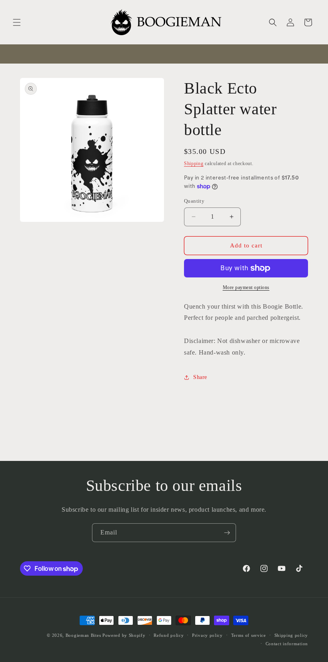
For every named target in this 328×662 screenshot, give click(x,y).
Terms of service (248, 635)
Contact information (287, 643)
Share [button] (200, 377)
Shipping (194, 163)
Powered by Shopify (124, 635)
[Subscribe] (227, 532)
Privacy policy (207, 635)
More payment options (246, 287)
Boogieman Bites (83, 635)
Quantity (194, 201)
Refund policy (169, 635)
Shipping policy (291, 635)
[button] (17, 22)
